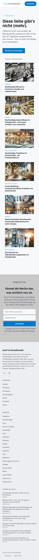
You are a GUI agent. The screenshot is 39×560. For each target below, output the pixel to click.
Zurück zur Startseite (13, 51)
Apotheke (5, 437)
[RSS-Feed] (4, 373)
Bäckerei (5, 440)
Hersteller (5, 387)
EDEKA (4, 444)
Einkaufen (6, 447)
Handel (5, 384)
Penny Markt (7, 468)
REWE (4, 471)
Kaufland (5, 451)
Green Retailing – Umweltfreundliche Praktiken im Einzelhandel (19, 188)
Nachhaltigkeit (7, 394)
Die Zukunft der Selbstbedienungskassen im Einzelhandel (17, 254)
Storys (4, 405)
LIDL (4, 454)
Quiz (4, 423)
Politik (4, 398)
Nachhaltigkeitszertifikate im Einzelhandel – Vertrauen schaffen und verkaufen (17, 122)
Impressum (6, 478)
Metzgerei (6, 458)
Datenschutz (6, 482)
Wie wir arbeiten (8, 427)
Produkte (5, 401)
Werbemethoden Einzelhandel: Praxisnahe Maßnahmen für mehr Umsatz (18, 221)
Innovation (6, 391)
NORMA (5, 464)
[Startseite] (11, 4)
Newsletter (30, 4)
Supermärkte (7, 475)
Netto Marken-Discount (10, 461)
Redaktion (6, 416)
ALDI (4, 433)
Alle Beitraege (7, 420)
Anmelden (19, 324)
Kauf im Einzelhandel (12, 350)
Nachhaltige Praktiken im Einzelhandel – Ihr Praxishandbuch (16, 155)
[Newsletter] (9, 373)
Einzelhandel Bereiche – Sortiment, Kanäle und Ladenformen (15, 89)
